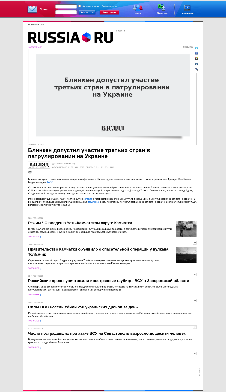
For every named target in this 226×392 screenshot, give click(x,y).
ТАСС (50, 182)
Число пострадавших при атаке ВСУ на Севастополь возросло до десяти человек (107, 333)
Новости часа (35, 47)
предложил (94, 202)
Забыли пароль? (110, 6)
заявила (88, 199)
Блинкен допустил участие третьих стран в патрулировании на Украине (89, 153)
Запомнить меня (90, 6)
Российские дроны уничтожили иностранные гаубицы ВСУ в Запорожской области (108, 280)
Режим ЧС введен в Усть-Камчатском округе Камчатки (80, 223)
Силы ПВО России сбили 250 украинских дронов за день (83, 307)
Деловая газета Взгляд (63, 164)
